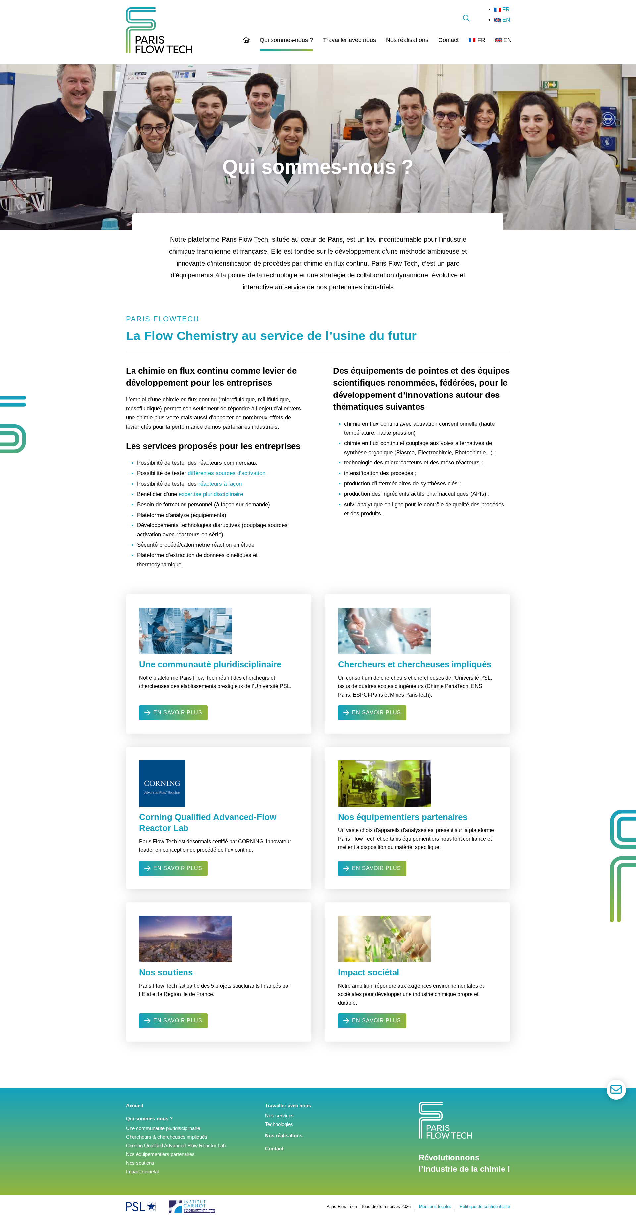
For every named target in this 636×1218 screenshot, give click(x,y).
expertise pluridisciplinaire (211, 494)
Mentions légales (435, 1206)
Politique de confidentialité (485, 1206)
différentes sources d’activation (226, 473)
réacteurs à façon (220, 484)
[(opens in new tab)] (141, 1206)
